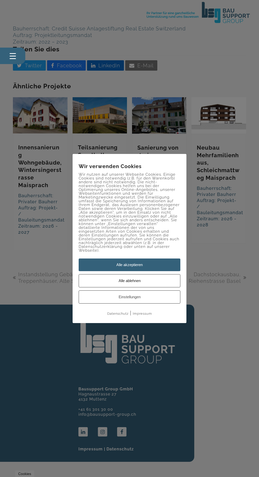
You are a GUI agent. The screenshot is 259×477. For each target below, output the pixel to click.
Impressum (142, 313)
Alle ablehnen (130, 281)
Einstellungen (130, 297)
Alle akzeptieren (129, 265)
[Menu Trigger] (12, 56)
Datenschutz (117, 313)
